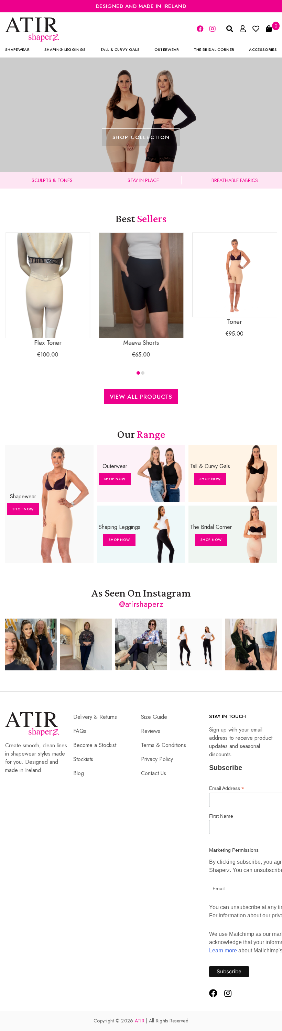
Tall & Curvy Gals (120, 49)
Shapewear (17, 49)
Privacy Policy (157, 759)
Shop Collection (141, 137)
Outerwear (166, 49)
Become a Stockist (94, 745)
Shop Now (23, 509)
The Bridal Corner (214, 49)
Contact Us (153, 773)
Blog (78, 773)
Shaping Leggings (65, 49)
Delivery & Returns (95, 717)
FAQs (79, 731)
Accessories (263, 49)
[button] (138, 373)
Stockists (83, 759)
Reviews (150, 731)
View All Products (141, 397)
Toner (234, 321)
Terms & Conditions (163, 745)
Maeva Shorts (141, 342)
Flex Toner (48, 342)
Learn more (223, 950)
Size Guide (154, 717)
